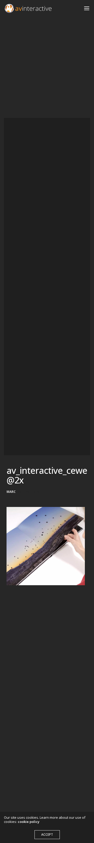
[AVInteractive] (28, 8)
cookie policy (28, 821)
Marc (11, 492)
